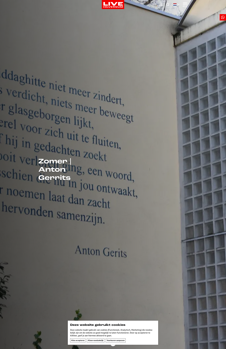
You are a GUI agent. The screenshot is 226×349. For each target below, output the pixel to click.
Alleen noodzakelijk (95, 340)
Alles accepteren (78, 340)
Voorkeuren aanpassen (116, 340)
